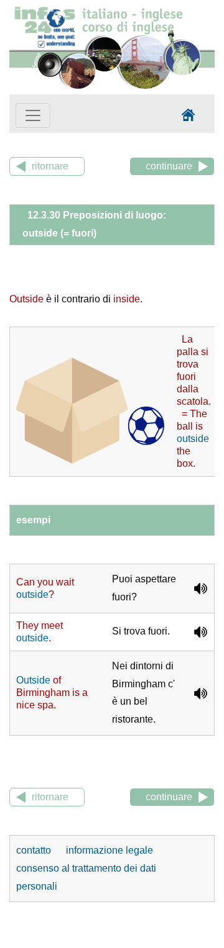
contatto (35, 850)
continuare (169, 166)
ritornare (50, 166)
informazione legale (109, 850)
